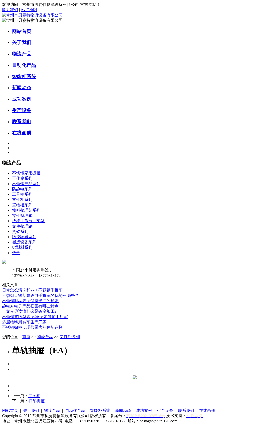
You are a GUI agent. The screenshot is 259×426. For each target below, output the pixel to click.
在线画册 (21, 133)
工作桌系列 (22, 178)
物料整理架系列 (26, 210)
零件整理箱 (22, 215)
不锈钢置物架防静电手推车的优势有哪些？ (40, 295)
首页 (26, 336)
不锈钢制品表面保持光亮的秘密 (30, 301)
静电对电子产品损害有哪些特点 (30, 306)
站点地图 (29, 10)
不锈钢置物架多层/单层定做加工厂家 (35, 317)
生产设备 (21, 110)
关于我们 (21, 42)
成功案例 (21, 99)
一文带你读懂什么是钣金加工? (29, 311)
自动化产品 (24, 65)
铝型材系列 (22, 247)
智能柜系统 (24, 76)
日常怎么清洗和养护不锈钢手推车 (32, 290)
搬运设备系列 (24, 242)
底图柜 (34, 396)
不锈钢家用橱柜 (26, 173)
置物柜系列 (22, 205)
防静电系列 (22, 189)
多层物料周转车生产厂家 (24, 322)
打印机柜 (36, 401)
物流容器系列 (24, 237)
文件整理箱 (22, 226)
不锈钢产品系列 (26, 184)
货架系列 (20, 231)
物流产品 (21, 53)
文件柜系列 (22, 199)
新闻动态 (21, 87)
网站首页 (21, 31)
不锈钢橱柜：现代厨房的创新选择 (32, 327)
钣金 (16, 253)
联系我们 (10, 10)
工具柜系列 (22, 194)
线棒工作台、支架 (28, 221)
